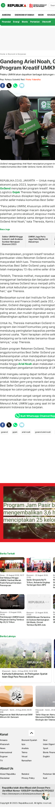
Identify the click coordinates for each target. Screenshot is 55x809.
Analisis (25, 748)
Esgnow (4, 756)
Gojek (16, 192)
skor (40, 15)
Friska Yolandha (33, 79)
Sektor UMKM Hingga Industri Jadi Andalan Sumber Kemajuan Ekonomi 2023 (12, 240)
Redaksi (25, 774)
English (46, 756)
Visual (24, 756)
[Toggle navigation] (3, 5)
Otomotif (46, 21)
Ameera (3, 740)
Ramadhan (27, 760)
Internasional (6, 752)
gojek (14, 432)
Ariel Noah (25, 364)
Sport (45, 748)
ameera (6, 15)
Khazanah (4, 744)
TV (1, 760)
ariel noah (26, 432)
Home (2, 54)
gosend (4, 432)
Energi (16, 21)
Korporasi (22, 54)
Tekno (24, 752)
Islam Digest (49, 744)
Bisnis (25, 21)
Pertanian (35, 21)
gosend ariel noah (43, 432)
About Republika (8, 774)
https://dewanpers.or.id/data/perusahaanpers (23, 793)
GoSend (5, 188)
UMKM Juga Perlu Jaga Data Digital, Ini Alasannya (38, 239)
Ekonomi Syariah (24, 15)
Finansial (6, 21)
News (2, 748)
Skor (45, 740)
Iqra (23, 744)
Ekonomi (11, 54)
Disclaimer (5, 778)
